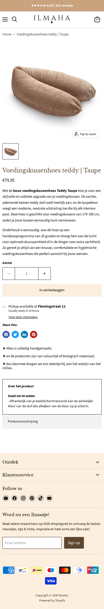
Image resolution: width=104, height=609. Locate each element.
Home (6, 34)
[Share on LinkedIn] (24, 334)
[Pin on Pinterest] (33, 334)
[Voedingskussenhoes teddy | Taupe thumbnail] (10, 151)
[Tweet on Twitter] (15, 334)
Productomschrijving (23, 421)
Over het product (21, 386)
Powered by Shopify (52, 600)
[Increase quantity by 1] (44, 273)
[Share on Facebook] (6, 334)
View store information (23, 317)
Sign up (74, 542)
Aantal (7, 263)
